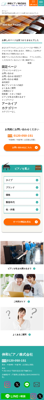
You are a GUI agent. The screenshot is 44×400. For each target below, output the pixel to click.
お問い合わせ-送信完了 (12, 76)
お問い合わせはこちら (22, 147)
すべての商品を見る (22, 222)
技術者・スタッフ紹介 (11, 94)
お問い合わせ (8, 73)
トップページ (8, 100)
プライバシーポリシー (11, 70)
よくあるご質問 (9, 88)
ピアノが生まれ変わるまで (13, 97)
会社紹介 (6, 82)
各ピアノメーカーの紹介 (12, 85)
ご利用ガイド (8, 91)
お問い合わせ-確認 (10, 79)
